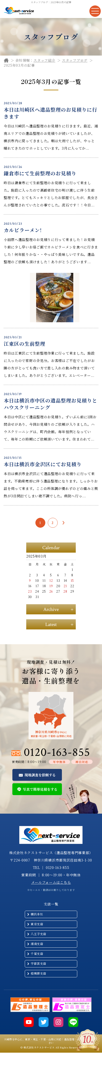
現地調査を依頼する (40, 774)
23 (30, 591)
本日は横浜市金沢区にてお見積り (43, 464)
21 (65, 586)
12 (51, 580)
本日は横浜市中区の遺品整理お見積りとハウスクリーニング (50, 404)
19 (51, 586)
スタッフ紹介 (44, 60)
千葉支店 (37, 953)
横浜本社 (37, 914)
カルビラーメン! (23, 230)
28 (65, 591)
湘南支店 (37, 944)
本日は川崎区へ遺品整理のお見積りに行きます (50, 113)
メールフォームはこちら (51, 882)
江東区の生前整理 (24, 343)
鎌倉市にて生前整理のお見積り (40, 173)
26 (51, 591)
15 (72, 580)
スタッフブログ (74, 60)
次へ (63, 523)
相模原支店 (38, 973)
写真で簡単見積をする (40, 789)
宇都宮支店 (38, 963)
